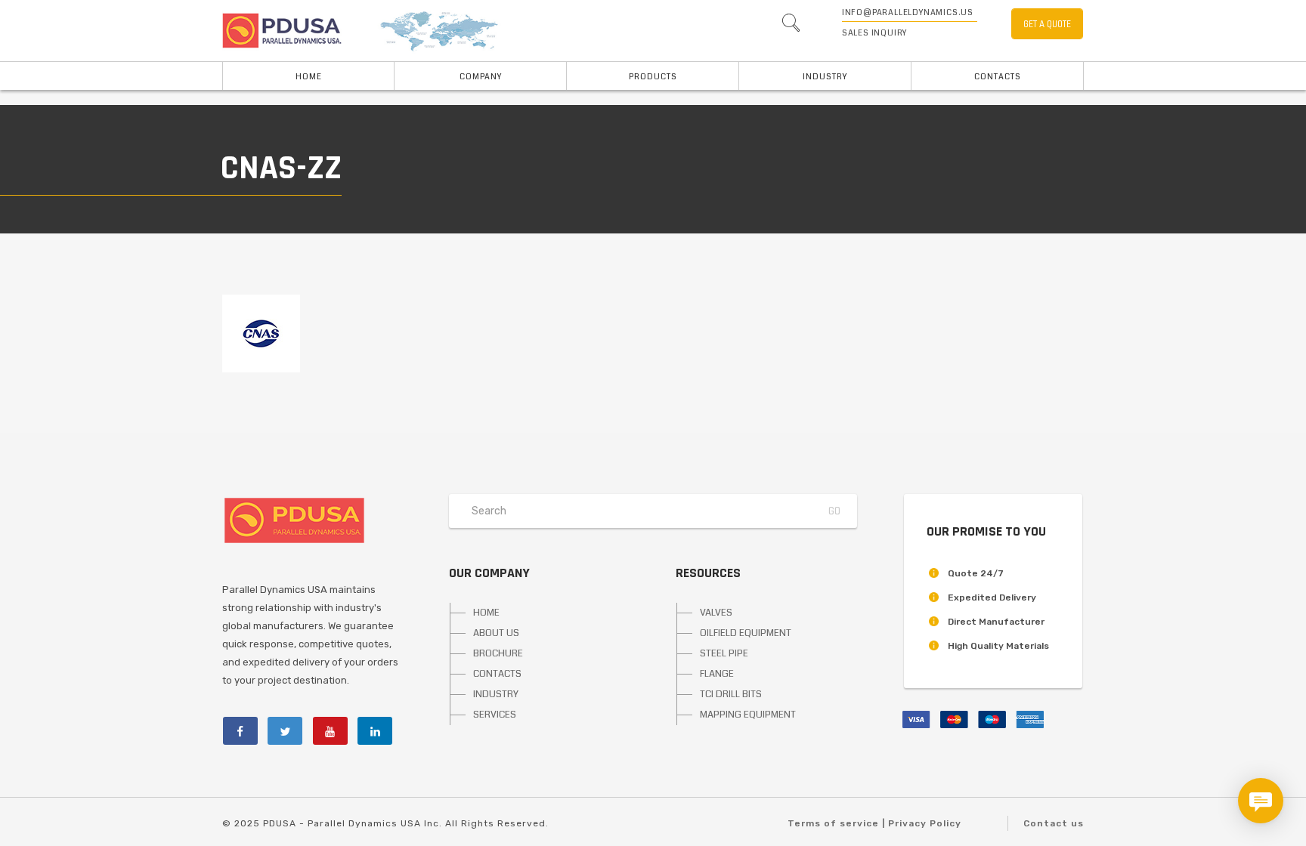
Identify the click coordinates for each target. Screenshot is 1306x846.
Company (481, 76)
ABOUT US (496, 633)
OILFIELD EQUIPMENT (745, 633)
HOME (309, 76)
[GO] (790, 26)
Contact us (1053, 823)
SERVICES (494, 714)
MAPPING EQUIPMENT (748, 714)
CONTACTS (497, 674)
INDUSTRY (825, 76)
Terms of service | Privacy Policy (874, 823)
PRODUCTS (653, 76)
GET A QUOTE (1047, 24)
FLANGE (717, 674)
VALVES (716, 612)
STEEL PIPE (724, 653)
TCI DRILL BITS (731, 694)
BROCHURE (498, 653)
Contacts (997, 76)
